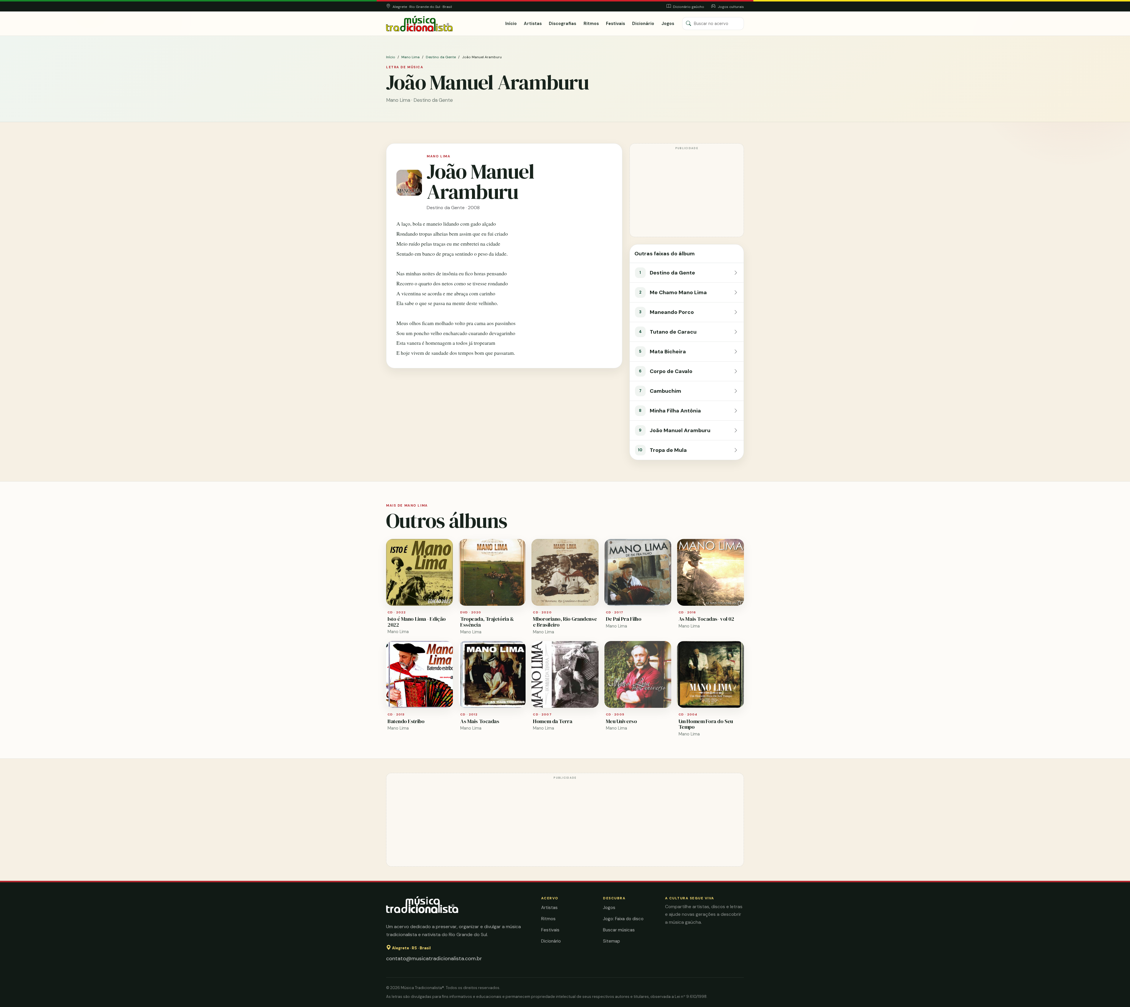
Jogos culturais (730, 6)
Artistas (533, 23)
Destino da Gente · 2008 (453, 207)
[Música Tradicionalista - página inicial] (419, 23)
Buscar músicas (619, 930)
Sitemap (611, 941)
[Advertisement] (686, 193)
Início (511, 23)
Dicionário (643, 23)
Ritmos (591, 23)
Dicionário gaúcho (688, 6)
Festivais (615, 23)
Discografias (562, 23)
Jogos (668, 23)
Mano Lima (410, 57)
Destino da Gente (441, 57)
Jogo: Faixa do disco (623, 919)
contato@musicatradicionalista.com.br (434, 958)
